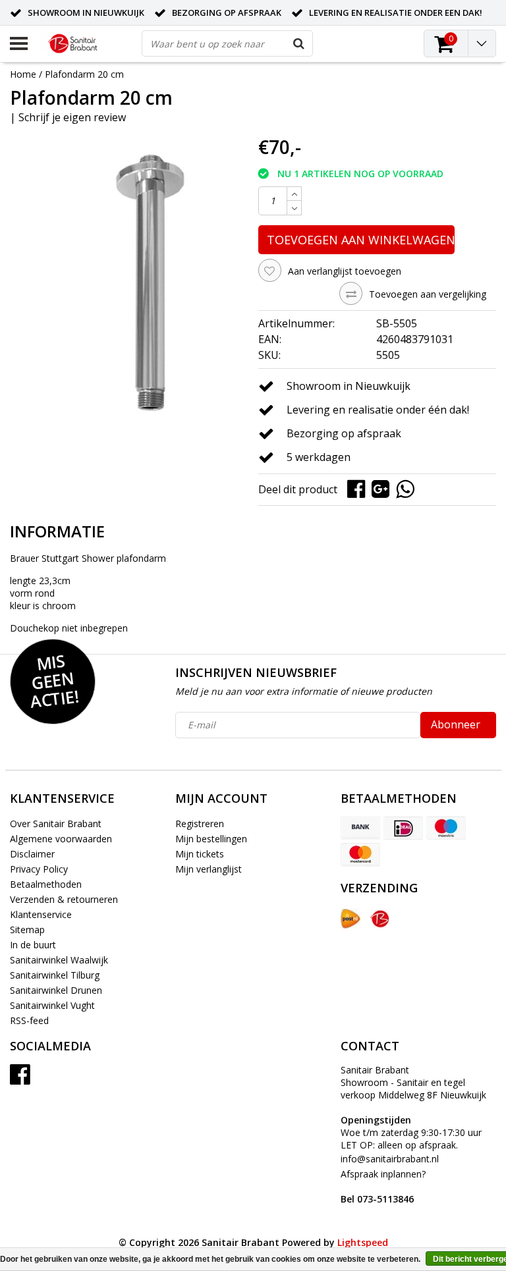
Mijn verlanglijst (208, 869)
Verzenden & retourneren (64, 899)
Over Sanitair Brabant (55, 823)
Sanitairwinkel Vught (52, 1005)
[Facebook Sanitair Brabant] (20, 1079)
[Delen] (359, 488)
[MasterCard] (360, 855)
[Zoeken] (299, 43)
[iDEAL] (403, 828)
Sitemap (27, 929)
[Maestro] (446, 828)
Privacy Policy (39, 869)
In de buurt (33, 944)
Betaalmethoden (46, 884)
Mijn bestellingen (211, 838)
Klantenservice (41, 914)
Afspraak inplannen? (383, 1186)
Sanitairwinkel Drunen (56, 990)
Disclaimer (32, 854)
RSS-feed (29, 1020)
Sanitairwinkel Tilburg (54, 975)
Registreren (199, 823)
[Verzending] (350, 919)
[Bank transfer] (360, 828)
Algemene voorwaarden (61, 838)
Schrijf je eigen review (72, 117)
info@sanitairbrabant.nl (390, 1158)
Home (23, 74)
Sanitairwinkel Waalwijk (59, 960)
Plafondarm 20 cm (84, 74)
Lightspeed (362, 1242)
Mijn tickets (199, 854)
